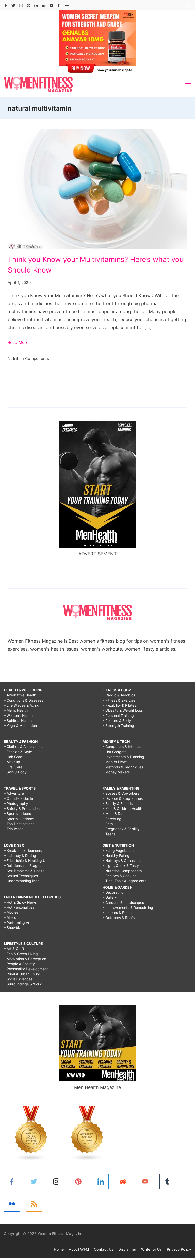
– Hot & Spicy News (20, 902)
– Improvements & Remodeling (128, 907)
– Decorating (113, 892)
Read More (18, 342)
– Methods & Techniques (123, 767)
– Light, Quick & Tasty (121, 865)
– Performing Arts (18, 922)
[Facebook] (6, 5)
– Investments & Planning (123, 757)
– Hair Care (13, 757)
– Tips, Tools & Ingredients (124, 881)
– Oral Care (13, 767)
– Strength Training (118, 725)
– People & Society (19, 964)
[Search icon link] (187, 5)
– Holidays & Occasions (122, 860)
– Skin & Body (15, 772)
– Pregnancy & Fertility (121, 829)
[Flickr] (67, 5)
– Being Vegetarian (118, 850)
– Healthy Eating (116, 855)
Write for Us (151, 1249)
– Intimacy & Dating (20, 855)
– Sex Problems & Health (24, 871)
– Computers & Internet (122, 746)
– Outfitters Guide (18, 798)
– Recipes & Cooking (120, 876)
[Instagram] (21, 5)
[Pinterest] (28, 5)
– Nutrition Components (122, 871)
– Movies (11, 912)
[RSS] (34, 1204)
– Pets (108, 824)
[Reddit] (44, 5)
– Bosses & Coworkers (121, 793)
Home (59, 1249)
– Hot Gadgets (114, 752)
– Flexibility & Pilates (119, 705)
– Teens (109, 834)
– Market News (115, 762)
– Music (10, 917)
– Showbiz (12, 927)
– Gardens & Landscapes (123, 902)
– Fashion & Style (18, 752)
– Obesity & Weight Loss (123, 710)
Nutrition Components (28, 358)
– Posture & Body (117, 720)
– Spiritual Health (18, 720)
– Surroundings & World (23, 984)
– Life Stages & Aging (21, 705)
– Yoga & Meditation (20, 725)
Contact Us (103, 1249)
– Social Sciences (18, 979)
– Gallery (110, 897)
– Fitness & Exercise (119, 700)
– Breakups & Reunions (23, 850)
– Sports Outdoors (19, 819)
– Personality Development (26, 969)
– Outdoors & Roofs (119, 917)
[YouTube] (51, 5)
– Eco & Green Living (21, 953)
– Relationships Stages (22, 865)
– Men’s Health (16, 710)
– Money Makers (116, 772)
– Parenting (112, 819)
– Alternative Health (20, 695)
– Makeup (12, 762)
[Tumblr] (59, 5)
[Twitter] (13, 5)
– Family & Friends (118, 803)
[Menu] (188, 86)
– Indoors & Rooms (118, 912)
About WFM (79, 1249)
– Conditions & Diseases (23, 700)
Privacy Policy (179, 1249)
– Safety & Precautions (22, 808)
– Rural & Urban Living (22, 974)
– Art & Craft (14, 948)
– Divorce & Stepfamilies (123, 798)
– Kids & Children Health (122, 808)
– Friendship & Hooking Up (26, 860)
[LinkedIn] (36, 5)
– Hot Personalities (19, 907)
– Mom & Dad (114, 813)
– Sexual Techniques (21, 876)
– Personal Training (118, 715)
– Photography (16, 803)
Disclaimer (127, 1249)
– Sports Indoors (17, 813)
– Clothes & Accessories (23, 746)
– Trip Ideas (13, 829)
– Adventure (14, 793)
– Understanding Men (21, 881)
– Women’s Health (18, 715)
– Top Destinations (19, 824)
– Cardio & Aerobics (119, 695)
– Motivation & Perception (25, 959)
